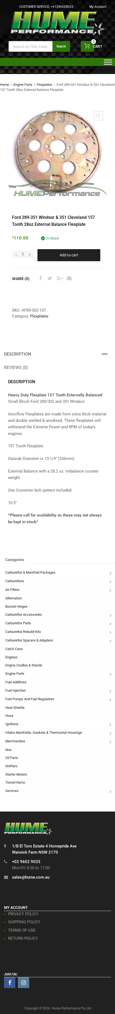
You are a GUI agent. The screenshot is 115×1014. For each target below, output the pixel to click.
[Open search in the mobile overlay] (39, 46)
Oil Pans (11, 758)
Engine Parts (22, 85)
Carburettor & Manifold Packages (30, 572)
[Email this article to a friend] (68, 278)
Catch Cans (14, 649)
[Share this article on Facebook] (39, 278)
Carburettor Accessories (23, 615)
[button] (98, 115)
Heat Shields (15, 708)
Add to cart (69, 255)
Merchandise (15, 741)
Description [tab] (17, 354)
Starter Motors (16, 774)
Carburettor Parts (18, 623)
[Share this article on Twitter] (49, 278)
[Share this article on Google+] (58, 278)
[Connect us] (9, 982)
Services (11, 791)
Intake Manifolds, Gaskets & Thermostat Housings (43, 733)
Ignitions (11, 724)
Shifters (11, 766)
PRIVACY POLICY (23, 914)
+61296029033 (62, 7)
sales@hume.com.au (30, 877)
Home (4, 85)
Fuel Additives (15, 682)
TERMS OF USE (22, 930)
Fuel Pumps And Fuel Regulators (29, 699)
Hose (9, 716)
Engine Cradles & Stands (23, 665)
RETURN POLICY (23, 938)
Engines (11, 657)
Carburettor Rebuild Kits (23, 632)
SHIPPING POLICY (24, 922)
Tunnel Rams (15, 782)
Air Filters (12, 590)
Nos (8, 750)
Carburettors (14, 581)
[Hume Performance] (57, 34)
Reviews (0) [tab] (16, 367)
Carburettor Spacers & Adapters (29, 640)
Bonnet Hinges (16, 606)
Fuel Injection (15, 690)
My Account (97, 7)
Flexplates (44, 85)
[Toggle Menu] (108, 64)
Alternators (13, 598)
